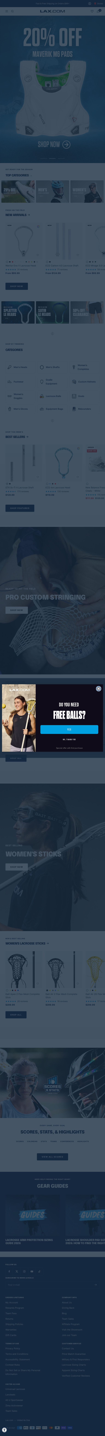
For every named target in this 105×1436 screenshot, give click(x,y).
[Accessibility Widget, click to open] (4, 1430)
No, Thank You (69, 740)
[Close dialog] (98, 688)
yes (69, 729)
